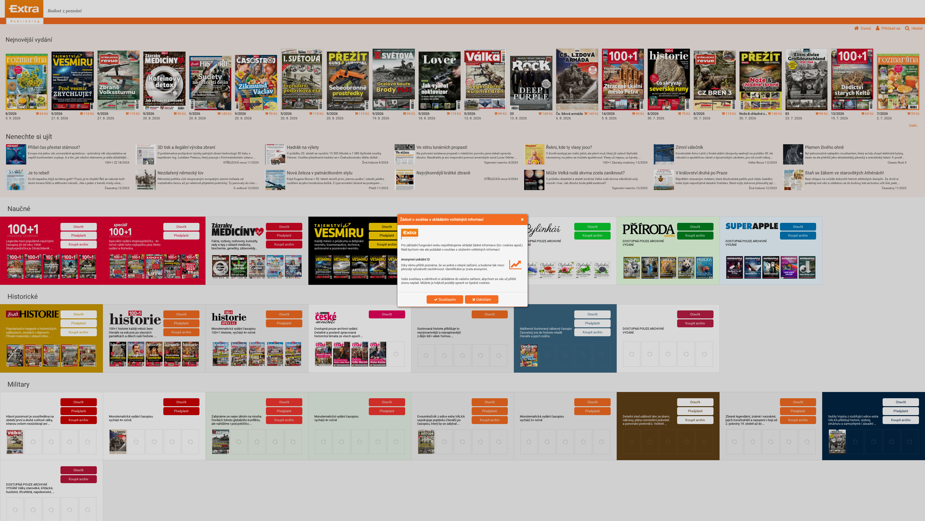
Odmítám (483, 299)
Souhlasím (447, 299)
